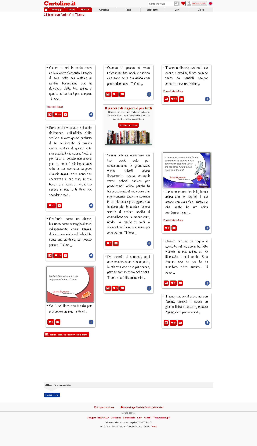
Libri (177, 9)
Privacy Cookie (118, 426)
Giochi (201, 9)
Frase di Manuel (55, 106)
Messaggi (57, 9)
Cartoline (104, 9)
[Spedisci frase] (65, 114)
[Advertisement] (128, 38)
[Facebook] (91, 114)
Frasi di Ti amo (52, 395)
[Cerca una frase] (176, 3)
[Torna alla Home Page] (60, 3)
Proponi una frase (105, 407)
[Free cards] (210, 3)
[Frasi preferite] (183, 3)
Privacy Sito (105, 426)
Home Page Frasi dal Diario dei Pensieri (143, 407)
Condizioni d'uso (134, 426)
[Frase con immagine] (50, 114)
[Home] (46, 10)
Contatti (146, 426)
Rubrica (85, 9)
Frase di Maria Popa (173, 91)
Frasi (128, 9)
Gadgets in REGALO (98, 417)
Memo (71, 9)
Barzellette (152, 9)
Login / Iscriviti (199, 3)
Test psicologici (161, 417)
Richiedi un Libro (128, 125)
